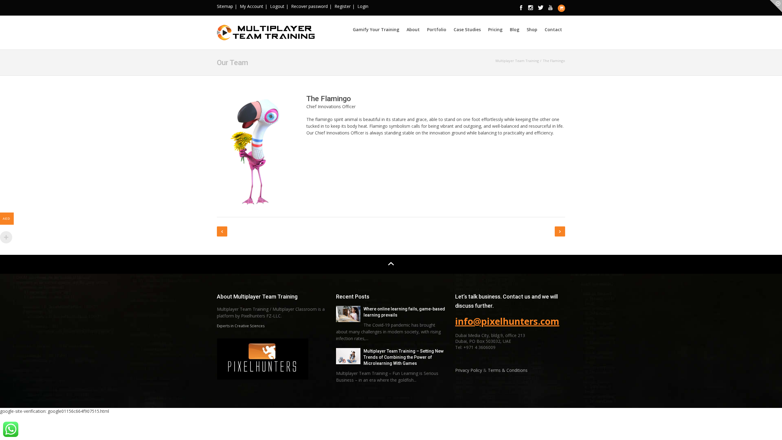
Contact (553, 29)
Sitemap (225, 6)
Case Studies (467, 29)
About (413, 29)
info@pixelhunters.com (507, 321)
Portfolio (436, 29)
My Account (251, 6)
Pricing (495, 29)
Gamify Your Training (376, 29)
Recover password (309, 6)
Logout (277, 6)
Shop (532, 29)
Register (342, 6)
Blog (514, 29)
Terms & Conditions (508, 370)
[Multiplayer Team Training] (266, 32)
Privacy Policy (469, 370)
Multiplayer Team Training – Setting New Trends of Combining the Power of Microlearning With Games (404, 357)
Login (362, 6)
